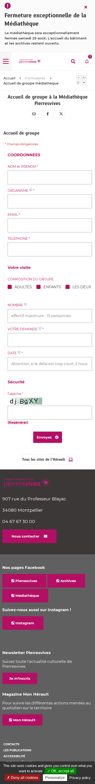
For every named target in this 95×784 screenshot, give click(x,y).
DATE (15, 353)
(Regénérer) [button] (18, 422)
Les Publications (17, 750)
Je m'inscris (19, 678)
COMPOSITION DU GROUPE (30, 279)
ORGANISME (21, 191)
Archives (68, 581)
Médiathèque (27, 595)
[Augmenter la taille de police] (84, 78)
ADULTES (23, 287)
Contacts (11, 744)
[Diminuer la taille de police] (78, 78)
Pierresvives (26, 581)
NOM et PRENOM (23, 167)
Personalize (55, 778)
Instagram (24, 623)
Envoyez (44, 437)
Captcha (15, 394)
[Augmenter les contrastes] (78, 83)
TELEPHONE (19, 239)
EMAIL (14, 215)
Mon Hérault (24, 720)
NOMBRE (16, 305)
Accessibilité (14, 756)
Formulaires (35, 78)
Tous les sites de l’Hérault (43, 459)
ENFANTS (52, 287)
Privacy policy (80, 778)
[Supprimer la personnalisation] (84, 83)
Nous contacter (25, 536)
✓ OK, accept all (60, 771)
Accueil (9, 78)
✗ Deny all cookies (22, 778)
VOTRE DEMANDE (26, 329)
